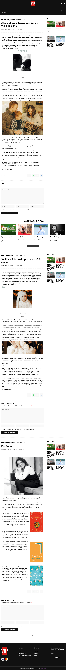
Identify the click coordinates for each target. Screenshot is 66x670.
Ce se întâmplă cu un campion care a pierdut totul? (60, 44)
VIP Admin (5, 29)
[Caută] (64, 11)
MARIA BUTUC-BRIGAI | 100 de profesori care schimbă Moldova (50, 45)
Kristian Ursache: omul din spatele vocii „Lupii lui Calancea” (56, 238)
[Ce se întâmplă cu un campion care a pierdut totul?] (60, 39)
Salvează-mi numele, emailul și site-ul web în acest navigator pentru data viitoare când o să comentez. (18, 429)
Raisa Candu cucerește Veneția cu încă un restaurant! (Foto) (60, 30)
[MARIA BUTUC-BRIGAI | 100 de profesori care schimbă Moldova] (51, 39)
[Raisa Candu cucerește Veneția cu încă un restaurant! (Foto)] (60, 24)
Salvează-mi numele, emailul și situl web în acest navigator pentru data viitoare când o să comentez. (18, 209)
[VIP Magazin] (33, 3)
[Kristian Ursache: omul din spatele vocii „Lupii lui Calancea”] (57, 229)
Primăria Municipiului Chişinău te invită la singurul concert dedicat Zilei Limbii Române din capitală (51, 31)
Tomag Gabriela (6, 449)
